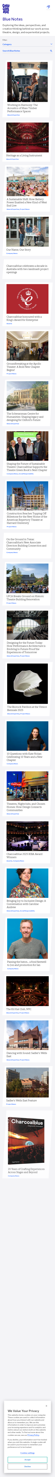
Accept (27, 1460)
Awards (9, 323)
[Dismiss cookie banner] (46, 1405)
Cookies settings (27, 1453)
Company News (12, 253)
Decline (27, 1466)
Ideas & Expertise (13, 115)
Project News (25, 209)
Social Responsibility (26, 474)
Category (7, 44)
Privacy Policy (33, 1435)
